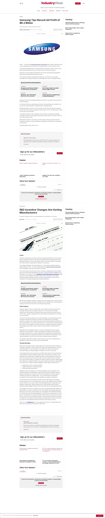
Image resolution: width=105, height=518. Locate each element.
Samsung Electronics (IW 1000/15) (39, 64)
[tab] (23, 184)
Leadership (58, 10)
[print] (62, 33)
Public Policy (22, 206)
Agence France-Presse (25, 29)
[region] (41, 187)
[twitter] (41, 33)
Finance (21, 16)
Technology (44, 10)
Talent (38, 10)
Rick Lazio (22, 219)
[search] (22, 3)
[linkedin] (39, 33)
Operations (51, 10)
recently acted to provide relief (53, 266)
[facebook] (37, 33)
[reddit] (43, 33)
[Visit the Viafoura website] (59, 189)
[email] (45, 33)
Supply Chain (65, 10)
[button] (20, 3)
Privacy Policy (35, 515)
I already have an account (41, 198)
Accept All (99, 515)
